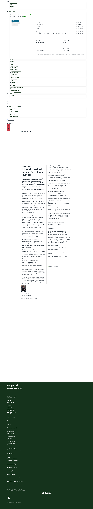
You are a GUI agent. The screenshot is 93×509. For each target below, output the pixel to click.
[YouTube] (12, 388)
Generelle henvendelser (13, 460)
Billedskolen (14, 79)
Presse (8, 457)
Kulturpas (14, 75)
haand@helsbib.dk (55, 256)
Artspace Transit (11, 441)
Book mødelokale (11, 421)
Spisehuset (9, 405)
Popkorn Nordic (15, 82)
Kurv (11, 4)
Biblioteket (9, 407)
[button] (10, 1)
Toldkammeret (12, 428)
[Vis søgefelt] (8, 125)
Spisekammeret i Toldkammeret (15, 481)
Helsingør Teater (11, 443)
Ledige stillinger (15, 74)
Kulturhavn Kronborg (14, 90)
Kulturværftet (11, 474)
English (11, 96)
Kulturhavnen (10, 409)
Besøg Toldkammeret (16, 71)
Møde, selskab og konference (16, 87)
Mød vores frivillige (11, 417)
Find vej (11, 64)
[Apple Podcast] (21, 388)
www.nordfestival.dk (54, 218)
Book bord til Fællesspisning (14, 450)
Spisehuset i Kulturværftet (14, 478)
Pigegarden (10, 444)
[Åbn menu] (8, 129)
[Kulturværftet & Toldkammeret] (46, 121)
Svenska (12, 95)
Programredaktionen (12, 458)
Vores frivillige (15, 72)
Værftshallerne (13, 88)
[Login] (47, 1)
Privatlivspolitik (10, 502)
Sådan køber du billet (14, 7)
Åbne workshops (14, 116)
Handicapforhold (13, 67)
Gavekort (12, 6)
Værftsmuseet (10, 410)
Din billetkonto (13, 3)
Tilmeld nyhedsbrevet (12, 467)
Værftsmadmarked (11, 412)
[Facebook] (8, 388)
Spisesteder (12, 63)
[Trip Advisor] (18, 388)
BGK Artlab (9, 440)
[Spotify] (14, 388)
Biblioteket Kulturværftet (15, 92)
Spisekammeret (11, 436)
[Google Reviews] (19, 388)
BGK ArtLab (14, 80)
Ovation (13, 84)
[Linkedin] (16, 388)
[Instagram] (10, 388)
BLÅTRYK (13, 85)
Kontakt (12, 61)
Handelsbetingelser (17, 502)
